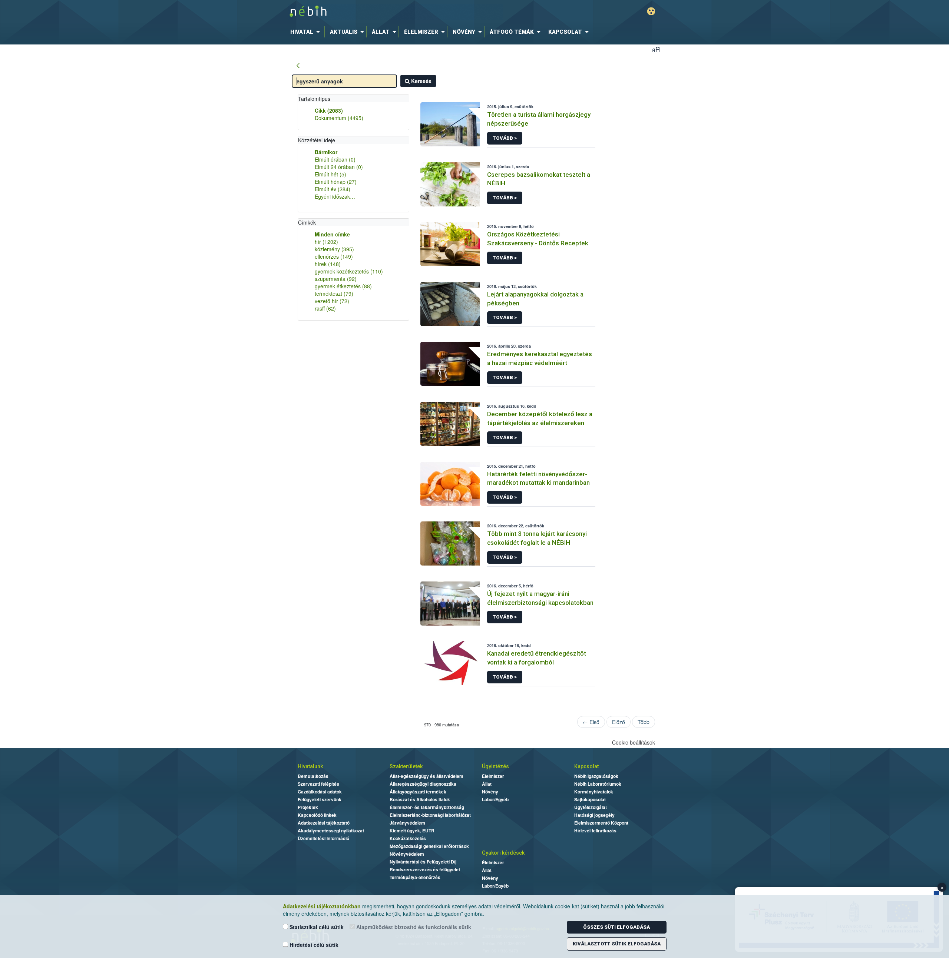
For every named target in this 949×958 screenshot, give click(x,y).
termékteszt (334, 293)
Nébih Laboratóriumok (597, 783)
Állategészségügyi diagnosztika (423, 783)
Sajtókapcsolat (590, 799)
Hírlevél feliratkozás (595, 830)
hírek (328, 264)
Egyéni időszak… (335, 196)
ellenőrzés (334, 256)
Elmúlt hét (330, 174)
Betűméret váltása (656, 49)
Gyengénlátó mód (651, 11)
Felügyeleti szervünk (319, 799)
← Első (591, 722)
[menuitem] (306, 31)
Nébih (395, 12)
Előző (618, 722)
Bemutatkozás (313, 776)
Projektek (308, 807)
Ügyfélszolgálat (590, 807)
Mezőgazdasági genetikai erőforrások (429, 846)
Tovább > (505, 138)
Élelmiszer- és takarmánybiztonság (427, 807)
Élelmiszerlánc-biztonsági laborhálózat (430, 815)
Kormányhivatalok (593, 791)
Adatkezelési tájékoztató (324, 822)
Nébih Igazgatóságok (596, 776)
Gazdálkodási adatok (320, 791)
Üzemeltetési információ (323, 838)
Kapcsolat (586, 766)
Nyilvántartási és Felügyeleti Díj (423, 861)
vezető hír (332, 301)
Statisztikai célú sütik (316, 927)
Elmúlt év (332, 189)
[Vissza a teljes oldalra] (298, 66)
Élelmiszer (493, 776)
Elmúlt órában (335, 159)
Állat (487, 783)
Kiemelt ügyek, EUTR (412, 830)
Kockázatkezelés (408, 838)
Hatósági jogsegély (594, 815)
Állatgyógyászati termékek (418, 791)
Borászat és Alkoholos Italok (420, 799)
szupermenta (336, 278)
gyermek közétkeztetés (349, 271)
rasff (325, 308)
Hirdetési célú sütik (313, 944)
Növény (490, 791)
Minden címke (332, 234)
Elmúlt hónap (336, 181)
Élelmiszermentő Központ (601, 822)
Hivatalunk (310, 766)
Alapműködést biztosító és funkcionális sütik (413, 927)
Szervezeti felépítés (318, 783)
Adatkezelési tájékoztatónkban (322, 906)
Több (643, 722)
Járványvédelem (407, 822)
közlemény (334, 249)
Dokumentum (339, 118)
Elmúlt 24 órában (339, 166)
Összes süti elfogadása (616, 927)
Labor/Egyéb (495, 799)
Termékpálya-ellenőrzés (415, 877)
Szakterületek (406, 766)
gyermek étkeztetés (343, 286)
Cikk (329, 110)
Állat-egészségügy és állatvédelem (426, 776)
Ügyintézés (495, 766)
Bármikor (326, 152)
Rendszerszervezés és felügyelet (425, 869)
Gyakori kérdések (503, 853)
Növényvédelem (407, 854)
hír (326, 241)
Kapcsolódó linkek (317, 815)
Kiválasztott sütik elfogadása (617, 944)
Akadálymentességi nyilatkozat (331, 830)
